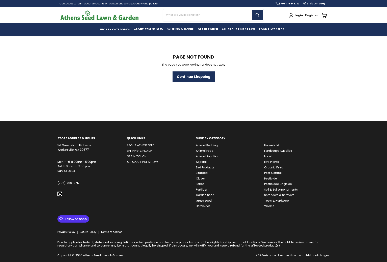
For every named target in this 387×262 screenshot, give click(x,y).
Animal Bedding (207, 145)
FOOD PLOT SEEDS (271, 29)
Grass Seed (204, 201)
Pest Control (273, 173)
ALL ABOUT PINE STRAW (142, 162)
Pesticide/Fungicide (278, 184)
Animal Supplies (207, 156)
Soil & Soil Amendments (281, 190)
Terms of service (112, 232)
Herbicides (203, 206)
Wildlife (269, 206)
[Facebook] (59, 194)
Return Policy (88, 232)
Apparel (201, 162)
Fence (200, 184)
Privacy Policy (66, 232)
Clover (200, 178)
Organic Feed (273, 167)
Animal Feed (204, 151)
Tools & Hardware (276, 201)
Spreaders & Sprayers (279, 195)
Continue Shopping (193, 76)
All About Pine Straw (238, 29)
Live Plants (271, 162)
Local (268, 156)
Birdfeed (202, 173)
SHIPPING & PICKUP (180, 29)
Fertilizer (201, 190)
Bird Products (205, 167)
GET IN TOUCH (208, 29)
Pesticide (270, 178)
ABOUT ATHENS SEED (148, 29)
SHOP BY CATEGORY (114, 29)
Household (271, 145)
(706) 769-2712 (68, 183)
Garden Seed (205, 195)
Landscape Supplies (278, 151)
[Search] (257, 15)
